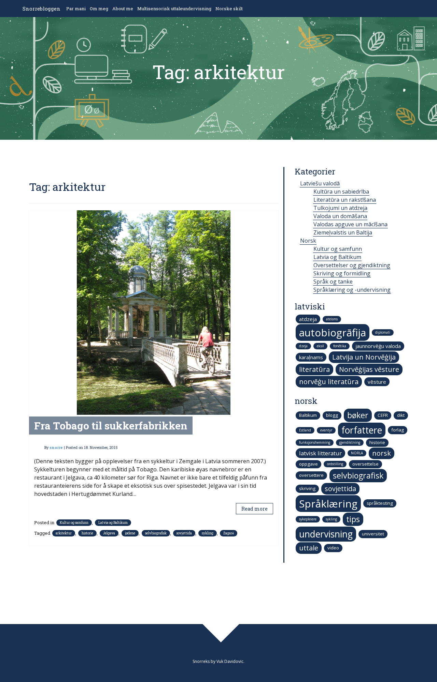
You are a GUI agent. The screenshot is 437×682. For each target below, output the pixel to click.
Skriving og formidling (341, 273)
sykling (207, 533)
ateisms (332, 319)
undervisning (326, 534)
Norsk (308, 240)
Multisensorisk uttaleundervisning (174, 8)
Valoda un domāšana (340, 216)
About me (122, 8)
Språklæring (328, 504)
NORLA (357, 453)
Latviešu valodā (320, 183)
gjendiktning (349, 442)
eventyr (326, 430)
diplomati (382, 332)
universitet (373, 534)
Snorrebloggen (41, 8)
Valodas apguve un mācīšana (350, 224)
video (333, 548)
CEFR (383, 415)
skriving (307, 488)
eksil (320, 346)
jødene (130, 533)
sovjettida (184, 533)
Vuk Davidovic (229, 661)
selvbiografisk (156, 533)
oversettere (311, 475)
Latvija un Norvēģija (364, 357)
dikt (401, 415)
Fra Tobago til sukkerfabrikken (110, 425)
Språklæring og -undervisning (352, 289)
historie (87, 533)
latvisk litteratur (320, 453)
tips (353, 519)
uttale (308, 547)
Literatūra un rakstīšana (344, 199)
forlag (397, 430)
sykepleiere (307, 519)
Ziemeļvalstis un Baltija (342, 232)
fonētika (339, 346)
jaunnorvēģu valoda (378, 346)
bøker (357, 415)
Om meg (99, 8)
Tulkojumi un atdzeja (340, 208)
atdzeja (308, 319)
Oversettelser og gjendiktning (351, 265)
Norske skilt (229, 8)
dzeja (303, 346)
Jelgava (109, 533)
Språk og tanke (333, 281)
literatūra (314, 369)
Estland (305, 430)
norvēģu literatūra (328, 381)
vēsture (377, 381)
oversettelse (365, 464)
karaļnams (311, 357)
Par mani (76, 8)
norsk (381, 453)
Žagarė (228, 533)
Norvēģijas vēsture (369, 369)
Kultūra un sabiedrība (341, 191)
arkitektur (64, 533)
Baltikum (308, 415)
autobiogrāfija (332, 332)
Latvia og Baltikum (113, 522)
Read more (254, 508)
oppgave (308, 464)
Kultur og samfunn (74, 522)
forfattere (361, 430)
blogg (332, 415)
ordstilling (335, 463)
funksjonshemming (314, 442)
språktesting (380, 503)
